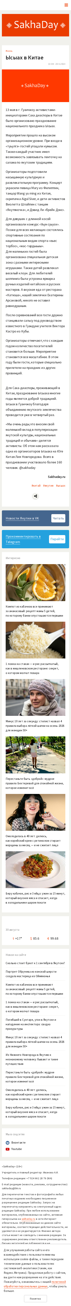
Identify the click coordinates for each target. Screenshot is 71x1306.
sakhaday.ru (28, 1219)
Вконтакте (18, 1142)
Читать (58, 518)
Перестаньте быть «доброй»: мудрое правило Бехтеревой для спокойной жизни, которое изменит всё (35, 1077)
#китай (36, 485)
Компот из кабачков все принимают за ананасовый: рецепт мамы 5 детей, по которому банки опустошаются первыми (34, 989)
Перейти (57, 539)
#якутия (48, 485)
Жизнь (9, 50)
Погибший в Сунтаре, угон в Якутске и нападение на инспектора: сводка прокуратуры (31, 1024)
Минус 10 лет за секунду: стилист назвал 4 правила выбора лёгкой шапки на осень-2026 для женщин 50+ (35, 1041)
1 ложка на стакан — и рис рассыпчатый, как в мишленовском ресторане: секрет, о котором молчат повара (32, 1006)
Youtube (16, 1149)
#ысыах (60, 485)
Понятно (35, 1298)
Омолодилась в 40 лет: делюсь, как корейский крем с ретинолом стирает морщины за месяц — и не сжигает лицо (33, 1094)
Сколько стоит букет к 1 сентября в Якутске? (35, 963)
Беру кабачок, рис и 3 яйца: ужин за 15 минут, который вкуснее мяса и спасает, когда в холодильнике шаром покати (35, 1112)
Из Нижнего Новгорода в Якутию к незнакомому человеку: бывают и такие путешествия (32, 1059)
